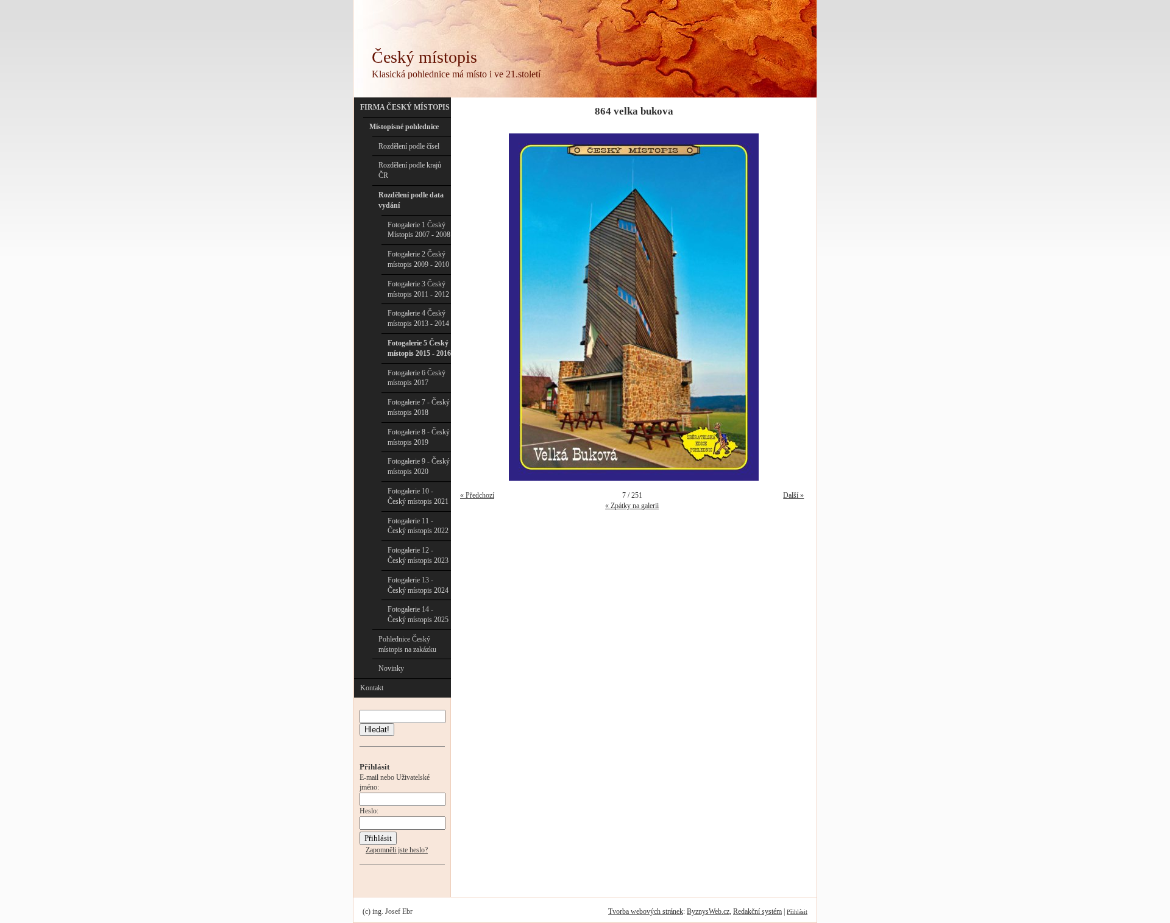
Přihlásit (797, 911)
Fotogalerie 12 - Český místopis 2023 (418, 555)
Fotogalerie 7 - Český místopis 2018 (419, 407)
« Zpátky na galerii (632, 505)
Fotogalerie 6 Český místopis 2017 (416, 378)
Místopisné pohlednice (404, 126)
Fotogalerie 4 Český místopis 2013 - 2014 (418, 318)
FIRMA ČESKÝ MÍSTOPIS (405, 107)
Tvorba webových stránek (645, 911)
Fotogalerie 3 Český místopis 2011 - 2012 (418, 289)
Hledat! (376, 729)
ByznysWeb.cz (708, 911)
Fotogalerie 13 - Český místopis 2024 (418, 585)
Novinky (391, 668)
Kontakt (371, 688)
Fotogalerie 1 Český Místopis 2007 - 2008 (419, 230)
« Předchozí (477, 495)
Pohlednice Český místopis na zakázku (407, 644)
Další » (793, 495)
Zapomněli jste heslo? (397, 850)
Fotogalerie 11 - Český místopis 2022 (418, 526)
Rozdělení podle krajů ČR (409, 170)
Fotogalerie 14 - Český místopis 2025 (418, 614)
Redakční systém (757, 911)
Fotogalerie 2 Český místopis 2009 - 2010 (418, 259)
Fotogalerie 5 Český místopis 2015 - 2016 (419, 348)
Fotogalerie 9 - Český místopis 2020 (419, 466)
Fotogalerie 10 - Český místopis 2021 (418, 496)
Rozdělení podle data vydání (411, 200)
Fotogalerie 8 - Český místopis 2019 (419, 437)
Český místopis (424, 57)
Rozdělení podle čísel (408, 146)
